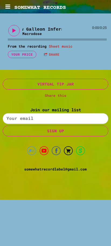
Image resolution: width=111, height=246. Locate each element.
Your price (22, 54)
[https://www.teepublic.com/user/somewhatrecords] (68, 151)
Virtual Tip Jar (55, 84)
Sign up (55, 130)
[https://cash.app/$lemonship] (80, 151)
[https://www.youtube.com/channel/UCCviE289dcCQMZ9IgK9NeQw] (44, 151)
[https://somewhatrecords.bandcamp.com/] (31, 151)
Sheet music (60, 46)
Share (54, 54)
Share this (55, 95)
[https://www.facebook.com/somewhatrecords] (56, 151)
